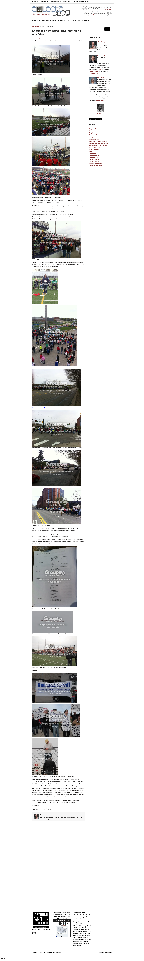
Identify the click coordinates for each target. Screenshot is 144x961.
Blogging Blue (93, 129)
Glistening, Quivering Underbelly (98, 141)
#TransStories (75, 20)
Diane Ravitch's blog (95, 135)
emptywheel (92, 137)
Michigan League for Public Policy (99, 143)
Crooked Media (93, 131)
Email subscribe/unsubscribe (81, 1)
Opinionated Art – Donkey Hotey (98, 145)
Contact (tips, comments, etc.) (40, 1)
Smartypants (92, 153)
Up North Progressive (95, 163)
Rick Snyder (35, 26)
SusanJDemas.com (94, 155)
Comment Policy (56, 1)
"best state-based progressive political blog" (62, 916)
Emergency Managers (49, 20)
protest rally (39, 809)
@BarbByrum (100, 100)
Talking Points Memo (95, 159)
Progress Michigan (94, 149)
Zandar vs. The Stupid (95, 165)
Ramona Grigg (93, 151)
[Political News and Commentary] (51, 10)
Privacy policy (67, 1)
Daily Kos (91, 133)
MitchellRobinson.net (95, 73)
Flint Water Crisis (63, 20)
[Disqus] (58, 844)
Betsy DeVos (36, 20)
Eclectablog (37, 38)
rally (44, 809)
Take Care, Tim (93, 157)
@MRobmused (93, 71)
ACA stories (85, 20)
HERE (100, 69)
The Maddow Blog (94, 161)
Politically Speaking (94, 147)
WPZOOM (109, 952)
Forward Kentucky (94, 139)
